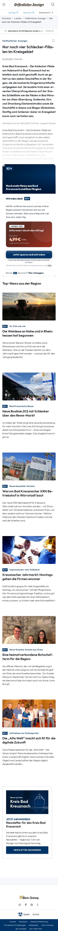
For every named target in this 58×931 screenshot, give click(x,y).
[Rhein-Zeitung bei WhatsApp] (19, 904)
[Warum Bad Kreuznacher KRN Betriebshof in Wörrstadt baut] (29, 466)
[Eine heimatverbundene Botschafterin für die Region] (29, 629)
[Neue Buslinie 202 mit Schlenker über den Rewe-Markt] (29, 386)
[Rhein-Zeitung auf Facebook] (25, 904)
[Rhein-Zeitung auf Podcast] (37, 904)
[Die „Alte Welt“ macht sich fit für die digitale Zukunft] (29, 713)
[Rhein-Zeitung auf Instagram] (31, 904)
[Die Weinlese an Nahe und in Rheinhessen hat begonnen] (29, 306)
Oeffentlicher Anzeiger (35, 18)
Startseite (6, 18)
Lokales (17, 18)
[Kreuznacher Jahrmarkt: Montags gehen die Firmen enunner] (29, 549)
